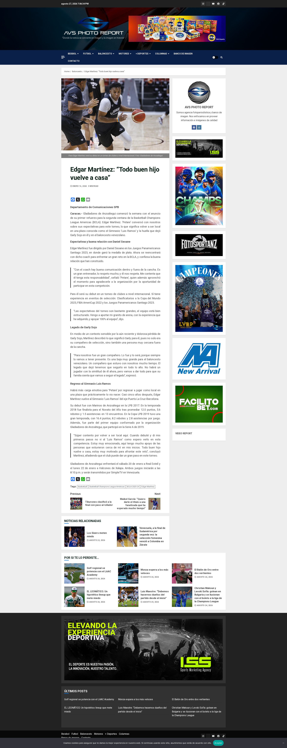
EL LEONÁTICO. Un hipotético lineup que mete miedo (74, 597)
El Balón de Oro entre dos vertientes (182, 573)
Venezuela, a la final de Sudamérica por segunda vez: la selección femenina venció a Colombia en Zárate (127, 536)
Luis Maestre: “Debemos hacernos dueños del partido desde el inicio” (128, 597)
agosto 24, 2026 (205, 605)
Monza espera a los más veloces (128, 573)
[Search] (221, 57)
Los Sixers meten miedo (74, 536)
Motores (124, 53)
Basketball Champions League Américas (107, 487)
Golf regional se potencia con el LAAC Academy (74, 573)
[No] (283, 742)
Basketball (82, 487)
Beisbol (72, 53)
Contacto (74, 61)
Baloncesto (105, 53)
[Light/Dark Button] (215, 57)
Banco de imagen (183, 53)
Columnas (161, 53)
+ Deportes (142, 53)
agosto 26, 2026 (97, 579)
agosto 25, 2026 (151, 602)
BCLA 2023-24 (133, 487)
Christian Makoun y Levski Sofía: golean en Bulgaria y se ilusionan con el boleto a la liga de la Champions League (182, 597)
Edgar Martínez (147, 487)
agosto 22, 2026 (97, 540)
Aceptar (218, 743)
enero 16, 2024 (80, 186)
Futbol (87, 53)
